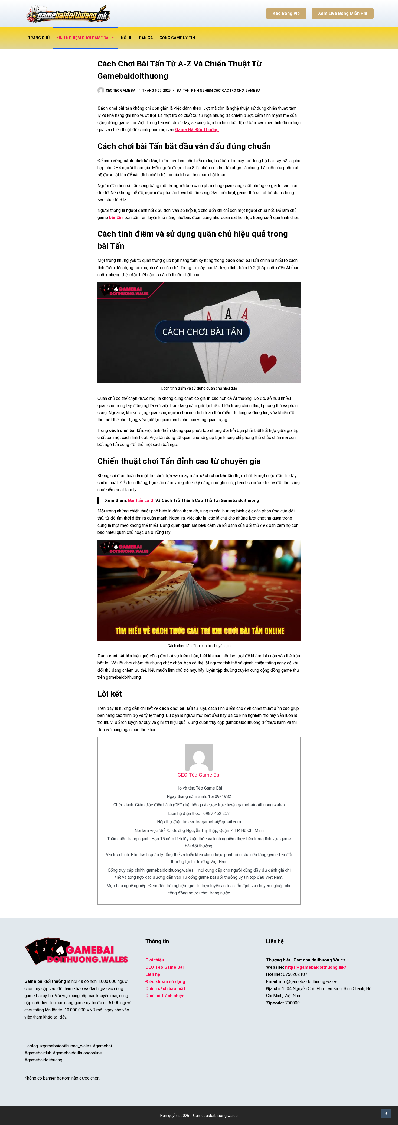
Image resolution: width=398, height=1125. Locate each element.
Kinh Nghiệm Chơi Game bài (82, 38)
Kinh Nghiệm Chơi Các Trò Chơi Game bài (226, 90)
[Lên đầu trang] (386, 1113)
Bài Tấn (183, 90)
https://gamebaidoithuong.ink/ (315, 967)
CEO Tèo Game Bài (199, 775)
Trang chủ (39, 38)
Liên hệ (152, 974)
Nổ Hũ (126, 38)
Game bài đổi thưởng (45, 981)
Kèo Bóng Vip (286, 13)
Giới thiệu (154, 960)
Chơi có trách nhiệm (165, 995)
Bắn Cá (146, 38)
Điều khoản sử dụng (165, 981)
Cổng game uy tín (177, 38)
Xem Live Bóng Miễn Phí (342, 13)
